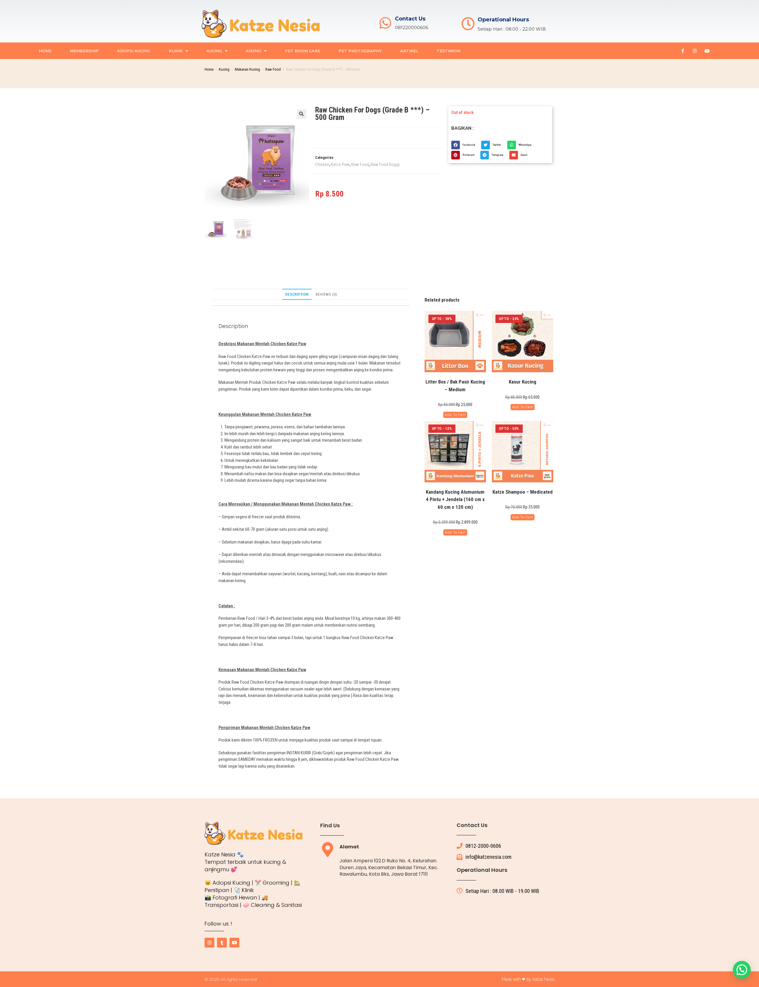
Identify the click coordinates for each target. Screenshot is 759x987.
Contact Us (410, 18)
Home (45, 50)
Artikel (409, 50)
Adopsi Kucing (133, 50)
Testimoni (448, 50)
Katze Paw (340, 164)
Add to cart (455, 415)
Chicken (322, 164)
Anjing (253, 50)
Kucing (214, 50)
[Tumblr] (222, 943)
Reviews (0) (326, 294)
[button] (301, 114)
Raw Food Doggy (385, 164)
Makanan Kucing (247, 69)
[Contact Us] (385, 23)
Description (297, 294)
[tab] (297, 294)
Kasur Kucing (522, 382)
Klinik (176, 50)
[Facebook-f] (682, 50)
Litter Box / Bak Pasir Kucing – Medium (455, 385)
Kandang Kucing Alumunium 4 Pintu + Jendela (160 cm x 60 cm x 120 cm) (455, 499)
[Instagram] (694, 50)
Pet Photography (360, 50)
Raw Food (273, 69)
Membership (84, 50)
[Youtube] (706, 50)
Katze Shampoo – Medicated (522, 492)
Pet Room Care (302, 50)
